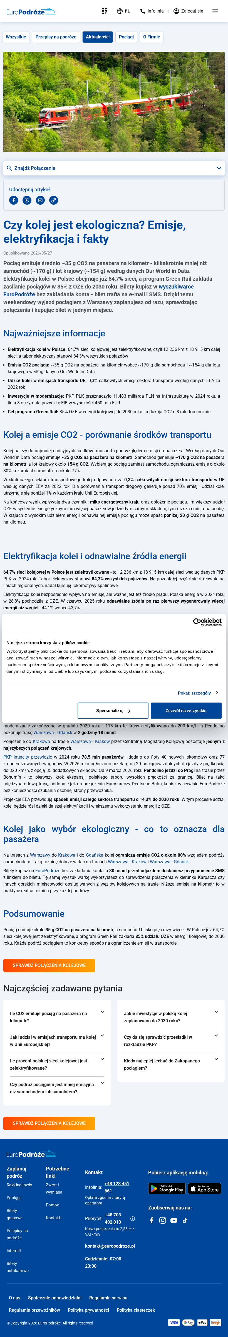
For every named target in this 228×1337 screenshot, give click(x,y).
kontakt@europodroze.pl (110, 1246)
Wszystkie (16, 37)
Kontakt (53, 1217)
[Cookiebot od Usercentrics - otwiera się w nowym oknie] (197, 622)
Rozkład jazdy (19, 1184)
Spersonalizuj (109, 710)
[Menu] (215, 11)
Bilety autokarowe (18, 1267)
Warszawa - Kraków (90, 741)
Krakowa (41, 741)
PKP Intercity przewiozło (27, 757)
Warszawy (40, 855)
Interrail (14, 1250)
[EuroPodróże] (31, 1153)
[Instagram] (162, 1220)
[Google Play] (167, 1188)
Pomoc (52, 1205)
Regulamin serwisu (108, 1298)
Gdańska (94, 855)
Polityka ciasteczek (136, 1310)
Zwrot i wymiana (54, 1188)
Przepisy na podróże (56, 37)
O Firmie (151, 37)
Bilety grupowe (15, 1214)
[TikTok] (185, 1220)
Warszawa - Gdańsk (52, 732)
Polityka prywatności (88, 1310)
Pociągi (126, 37)
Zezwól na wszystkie (186, 710)
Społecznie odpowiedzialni (54, 1298)
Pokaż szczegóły (194, 692)
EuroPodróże (47, 870)
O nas (14, 1298)
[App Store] (204, 1188)
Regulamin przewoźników (34, 1310)
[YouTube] (173, 1220)
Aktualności (98, 37)
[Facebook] (151, 1220)
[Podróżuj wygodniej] (104, 11)
